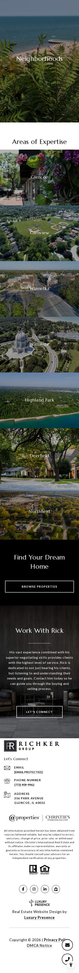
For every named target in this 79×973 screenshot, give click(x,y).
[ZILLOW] (56, 889)
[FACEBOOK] (23, 889)
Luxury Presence (39, 917)
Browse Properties (39, 586)
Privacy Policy (57, 939)
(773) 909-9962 (24, 784)
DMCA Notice (39, 945)
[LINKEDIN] (45, 889)
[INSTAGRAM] (34, 889)
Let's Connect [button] (39, 712)
